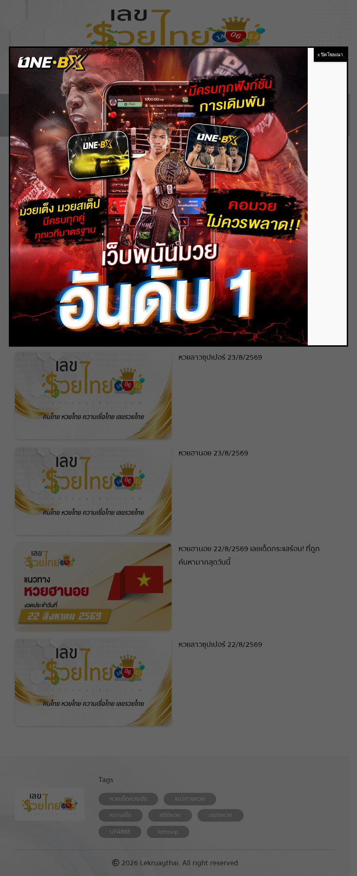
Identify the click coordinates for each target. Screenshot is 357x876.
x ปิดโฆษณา (330, 54)
